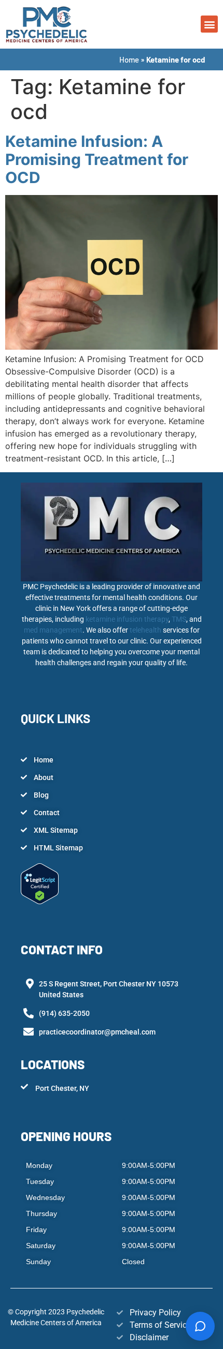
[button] (209, 24)
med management (53, 630)
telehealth (146, 630)
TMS (179, 619)
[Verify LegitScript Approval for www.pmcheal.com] (40, 901)
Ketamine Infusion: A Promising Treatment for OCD (96, 159)
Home (129, 59)
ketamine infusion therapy (127, 619)
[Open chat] (200, 1326)
